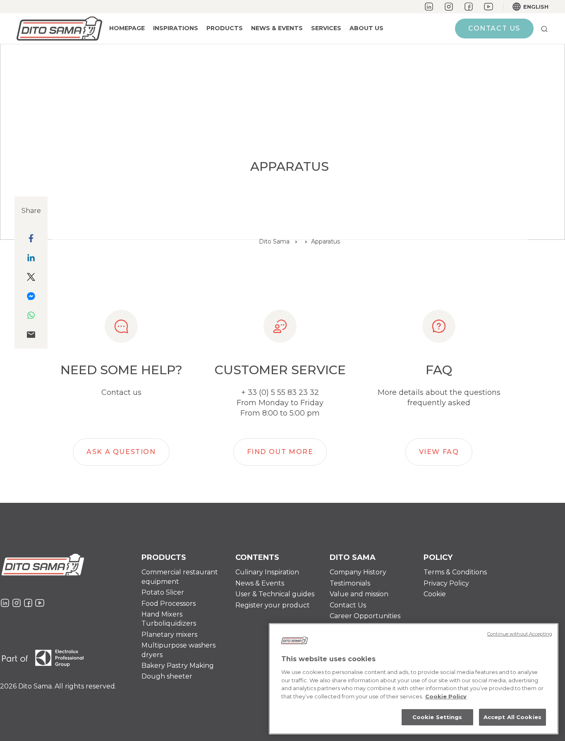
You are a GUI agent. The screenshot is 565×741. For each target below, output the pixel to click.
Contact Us (348, 605)
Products (224, 28)
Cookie (435, 594)
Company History (358, 572)
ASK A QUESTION (121, 452)
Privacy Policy (446, 583)
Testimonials (350, 583)
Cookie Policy (446, 696)
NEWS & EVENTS (277, 28)
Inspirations (175, 28)
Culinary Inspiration (267, 572)
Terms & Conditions (455, 572)
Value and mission (359, 594)
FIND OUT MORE (280, 452)
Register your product (272, 605)
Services (326, 28)
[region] (413, 678)
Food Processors (168, 603)
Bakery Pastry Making (177, 665)
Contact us (494, 28)
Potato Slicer (162, 592)
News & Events (259, 583)
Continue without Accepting (519, 634)
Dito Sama (274, 241)
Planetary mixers (169, 634)
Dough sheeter (166, 676)
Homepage (127, 28)
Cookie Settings (437, 717)
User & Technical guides (274, 594)
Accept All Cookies (512, 717)
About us (366, 28)
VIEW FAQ (439, 452)
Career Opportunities (365, 616)
